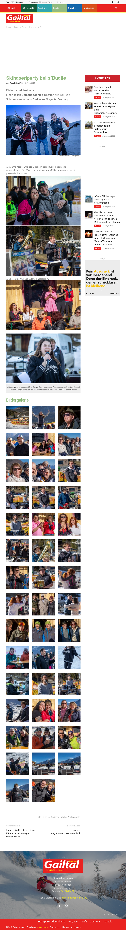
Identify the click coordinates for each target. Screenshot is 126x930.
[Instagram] (117, 2)
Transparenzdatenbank (51, 921)
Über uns (95, 921)
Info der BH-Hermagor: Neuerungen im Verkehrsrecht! (105, 199)
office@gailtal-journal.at (74, 897)
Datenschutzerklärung (59, 927)
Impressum (76, 927)
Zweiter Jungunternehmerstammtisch (65, 832)
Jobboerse (88, 7)
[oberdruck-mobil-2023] (102, 294)
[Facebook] (112, 2)
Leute (56, 7)
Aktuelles (102, 78)
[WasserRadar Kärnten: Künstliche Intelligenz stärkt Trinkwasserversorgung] (89, 105)
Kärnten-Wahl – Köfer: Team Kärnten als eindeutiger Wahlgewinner (20, 833)
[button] (116, 8)
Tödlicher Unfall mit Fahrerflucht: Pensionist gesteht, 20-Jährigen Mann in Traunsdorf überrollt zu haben (106, 238)
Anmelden (61, 2)
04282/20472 (67, 891)
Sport (71, 7)
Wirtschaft (28, 7)
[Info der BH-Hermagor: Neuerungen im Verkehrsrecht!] (89, 198)
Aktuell (11, 7)
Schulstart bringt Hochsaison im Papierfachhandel (103, 90)
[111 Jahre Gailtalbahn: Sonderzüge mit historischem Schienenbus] (89, 125)
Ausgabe (73, 921)
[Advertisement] (63, 52)
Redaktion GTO (16, 83)
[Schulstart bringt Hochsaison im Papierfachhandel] (89, 89)
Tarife (84, 921)
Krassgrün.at (42, 927)
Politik (41, 7)
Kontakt (107, 921)
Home (8, 27)
